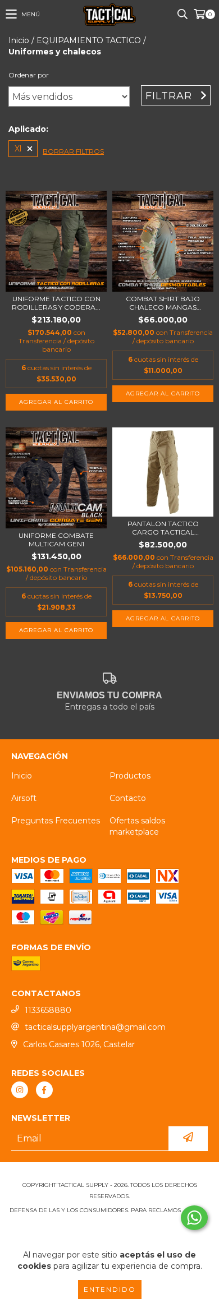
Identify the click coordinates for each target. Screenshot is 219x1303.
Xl (18, 149)
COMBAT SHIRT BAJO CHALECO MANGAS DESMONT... (163, 302)
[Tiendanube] (110, 1173)
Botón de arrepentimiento (109, 1232)
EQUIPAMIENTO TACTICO (88, 40)
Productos (130, 776)
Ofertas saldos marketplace (137, 826)
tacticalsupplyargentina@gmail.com (95, 1027)
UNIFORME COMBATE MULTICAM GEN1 (56, 539)
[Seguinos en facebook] (44, 1089)
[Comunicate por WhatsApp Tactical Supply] (194, 1217)
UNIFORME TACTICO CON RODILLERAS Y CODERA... (56, 302)
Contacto (128, 798)
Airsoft (23, 798)
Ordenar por (28, 75)
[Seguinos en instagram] (19, 1089)
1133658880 (48, 1010)
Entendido (110, 1289)
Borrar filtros (73, 151)
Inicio (18, 40)
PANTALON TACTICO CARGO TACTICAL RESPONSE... (163, 527)
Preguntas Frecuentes (55, 821)
